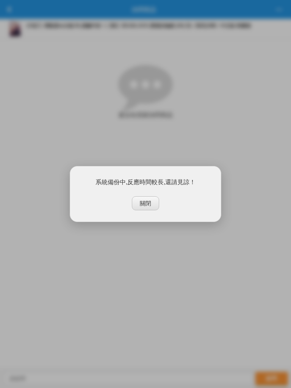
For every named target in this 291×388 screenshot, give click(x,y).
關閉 (145, 203)
